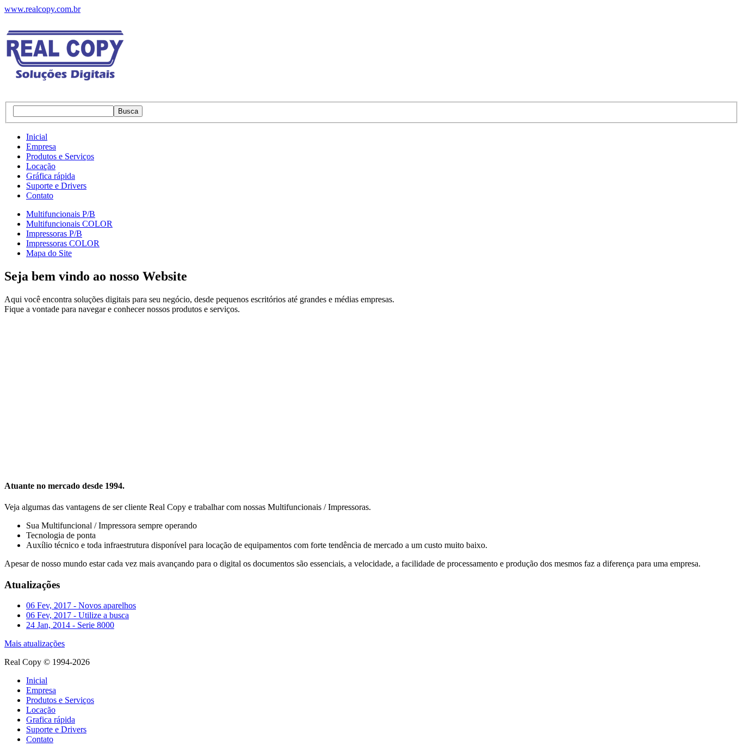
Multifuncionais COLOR (69, 223)
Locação (40, 166)
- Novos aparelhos (81, 605)
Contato (39, 195)
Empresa (41, 146)
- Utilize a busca (77, 615)
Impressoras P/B (54, 233)
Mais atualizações (34, 643)
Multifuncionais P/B (60, 214)
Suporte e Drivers (56, 185)
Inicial (36, 136)
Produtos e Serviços (60, 156)
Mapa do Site (49, 253)
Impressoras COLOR (63, 243)
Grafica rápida (50, 719)
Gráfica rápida (50, 176)
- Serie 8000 (70, 625)
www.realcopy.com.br (42, 9)
